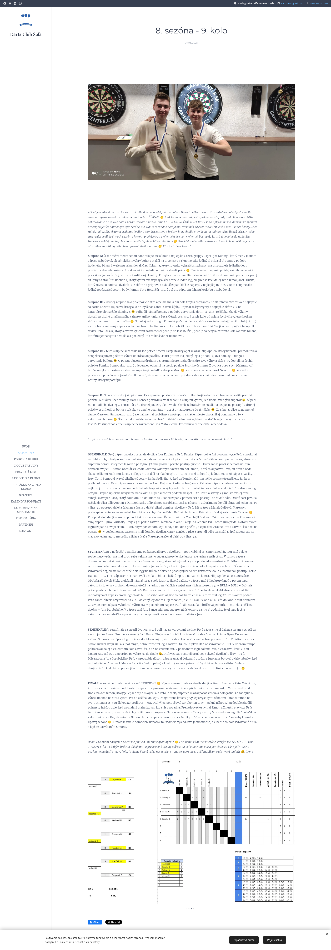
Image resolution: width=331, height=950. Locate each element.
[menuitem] (26, 447)
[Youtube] (10, 3)
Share (96, 922)
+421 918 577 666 (319, 3)
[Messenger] (15, 3)
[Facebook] (5, 3)
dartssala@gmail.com (292, 3)
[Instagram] (20, 3)
